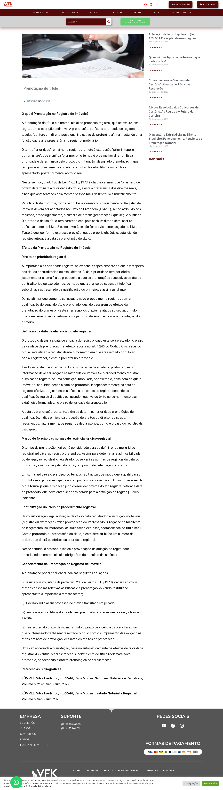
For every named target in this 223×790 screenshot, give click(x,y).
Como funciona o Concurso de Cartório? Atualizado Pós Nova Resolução (170, 84)
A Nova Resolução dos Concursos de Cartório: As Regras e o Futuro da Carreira (174, 111)
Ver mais (156, 159)
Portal (137, 12)
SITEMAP (92, 770)
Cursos (93, 12)
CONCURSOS (28, 733)
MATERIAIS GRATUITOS (34, 745)
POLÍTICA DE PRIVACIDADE (121, 770)
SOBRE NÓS (27, 722)
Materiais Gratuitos (181, 12)
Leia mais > (155, 47)
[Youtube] (145, 4)
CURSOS (25, 728)
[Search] (109, 21)
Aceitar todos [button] (210, 783)
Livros (156, 12)
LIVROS (24, 739)
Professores (116, 12)
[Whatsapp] (16, 782)
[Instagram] (151, 4)
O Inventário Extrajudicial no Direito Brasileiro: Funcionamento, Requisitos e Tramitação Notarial (175, 138)
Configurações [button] (191, 783)
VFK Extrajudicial (40, 12)
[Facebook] (173, 726)
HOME (76, 770)
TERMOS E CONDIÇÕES (159, 770)
